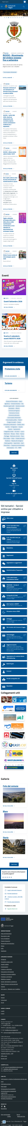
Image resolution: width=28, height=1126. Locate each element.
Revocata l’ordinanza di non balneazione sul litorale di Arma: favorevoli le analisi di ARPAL (10, 90)
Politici (2, 946)
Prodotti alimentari (20, 438)
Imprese (10, 429)
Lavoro (22, 431)
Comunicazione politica (11, 419)
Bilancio (17, 408)
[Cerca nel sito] (23, 7)
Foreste (19, 422)
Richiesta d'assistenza (6, 1098)
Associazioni (11, 408)
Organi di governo (5, 941)
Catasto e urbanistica (6, 969)
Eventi (2, 1013)
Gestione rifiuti (20, 424)
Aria (22, 403)
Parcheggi (6, 436)
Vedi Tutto (14, 864)
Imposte (20, 426)
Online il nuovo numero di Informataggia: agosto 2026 (10, 257)
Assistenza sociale (20, 406)
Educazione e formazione (7, 972)
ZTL (16, 447)
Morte (17, 433)
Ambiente (3, 959)
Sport (22, 443)
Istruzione (17, 431)
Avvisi (2, 1002)
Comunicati (4, 1000)
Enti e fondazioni (5, 938)
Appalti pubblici (5, 964)
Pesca (22, 436)
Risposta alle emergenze (17, 440)
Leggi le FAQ (4, 1093)
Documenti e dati (5, 936)
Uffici (2, 948)
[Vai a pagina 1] (4, 17)
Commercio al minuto (14, 412)
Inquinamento (16, 429)
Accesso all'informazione (12, 401)
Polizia (12, 438)
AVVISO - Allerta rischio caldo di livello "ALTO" (9, 153)
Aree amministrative (6, 934)
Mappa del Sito (21, 1116)
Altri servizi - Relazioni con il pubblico (10, 989)
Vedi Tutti (14, 453)
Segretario (3, 951)
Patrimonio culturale (15, 436)
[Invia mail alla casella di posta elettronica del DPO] (14, 1067)
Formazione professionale (10, 424)
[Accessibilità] (4, 1122)
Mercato (13, 433)
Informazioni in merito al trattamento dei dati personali (14, 1080)
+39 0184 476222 (11, 1028)
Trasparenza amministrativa (17, 445)
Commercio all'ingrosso (14, 410)
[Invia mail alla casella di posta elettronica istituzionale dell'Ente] (11, 1030)
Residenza (7, 440)
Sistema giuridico (8, 443)
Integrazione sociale (8, 431)
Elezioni (20, 419)
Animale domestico (15, 403)
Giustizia (7, 426)
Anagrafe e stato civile (7, 962)
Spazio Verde (17, 443)
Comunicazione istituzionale (14, 417)
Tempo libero (7, 445)
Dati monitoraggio (5, 1114)
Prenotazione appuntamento (8, 1097)
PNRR (19, 447)
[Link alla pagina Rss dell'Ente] (5, 1106)
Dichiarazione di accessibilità (8, 1089)
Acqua (20, 401)
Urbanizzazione (10, 447)
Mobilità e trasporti (6, 979)
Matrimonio (7, 433)
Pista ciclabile (7, 438)
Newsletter (4, 1109)
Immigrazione (14, 426)
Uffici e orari (4, 1056)
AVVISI (7, 174)
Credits (9, 1116)
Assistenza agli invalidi (9, 406)
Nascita (22, 433)
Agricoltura (7, 403)
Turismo (3, 987)
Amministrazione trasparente (8, 1091)
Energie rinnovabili (11, 422)
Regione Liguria (5, 1)
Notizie (3, 998)
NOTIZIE (6, 53)
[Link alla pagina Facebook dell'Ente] (2, 1106)
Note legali (4, 1086)
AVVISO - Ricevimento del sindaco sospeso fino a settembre (13, 57)
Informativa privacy (6, 1084)
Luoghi (2, 1011)
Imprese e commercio (6, 977)
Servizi (18, 1114)
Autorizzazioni (4, 967)
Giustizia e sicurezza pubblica (8, 974)
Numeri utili (4, 1058)
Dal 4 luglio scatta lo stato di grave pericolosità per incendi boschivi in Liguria (10, 179)
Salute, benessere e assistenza (9, 982)
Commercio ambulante (14, 415)
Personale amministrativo (7, 943)
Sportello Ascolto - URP (7, 1053)
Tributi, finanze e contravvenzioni (9, 984)
